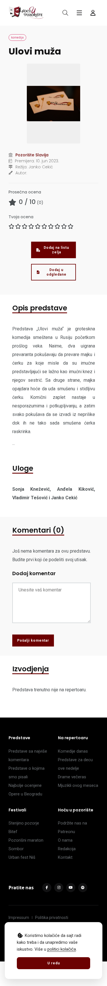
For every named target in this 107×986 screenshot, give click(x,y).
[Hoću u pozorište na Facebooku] (46, 887)
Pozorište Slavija (32, 155)
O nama (65, 840)
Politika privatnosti (51, 917)
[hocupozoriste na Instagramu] (58, 887)
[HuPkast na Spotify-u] (82, 887)
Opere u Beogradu (25, 794)
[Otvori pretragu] (65, 13)
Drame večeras (72, 776)
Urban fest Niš (22, 857)
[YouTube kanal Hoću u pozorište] (70, 887)
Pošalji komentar (33, 640)
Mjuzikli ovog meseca (78, 785)
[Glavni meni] (79, 13)
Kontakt (65, 857)
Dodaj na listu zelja (56, 250)
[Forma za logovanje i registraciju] (93, 13)
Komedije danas (73, 751)
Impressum (19, 917)
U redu (53, 963)
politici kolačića (61, 949)
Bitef (13, 831)
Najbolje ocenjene (25, 785)
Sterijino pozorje (24, 823)
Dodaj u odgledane (56, 272)
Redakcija (67, 848)
